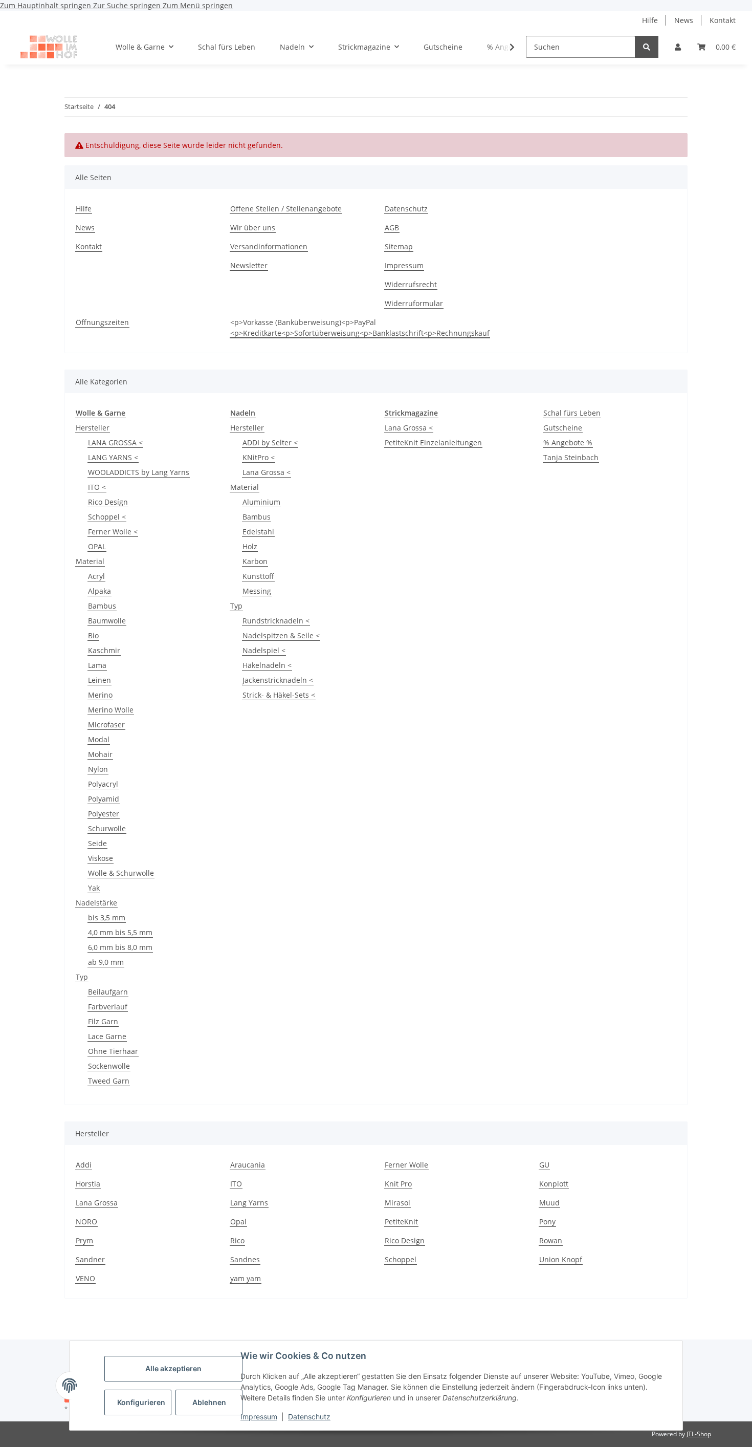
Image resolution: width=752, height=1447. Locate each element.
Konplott (553, 1184)
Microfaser (106, 724)
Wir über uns (252, 227)
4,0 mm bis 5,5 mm (120, 932)
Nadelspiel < (263, 650)
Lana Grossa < (266, 472)
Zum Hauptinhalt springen (46, 5)
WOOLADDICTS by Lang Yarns (138, 472)
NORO (86, 1221)
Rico (237, 1240)
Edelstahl (258, 531)
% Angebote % (567, 442)
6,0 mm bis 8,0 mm (120, 947)
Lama (97, 665)
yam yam (245, 1278)
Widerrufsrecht (411, 284)
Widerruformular (414, 303)
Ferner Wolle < (113, 531)
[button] (678, 46)
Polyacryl (103, 784)
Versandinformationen (268, 246)
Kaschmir (104, 650)
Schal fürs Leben (572, 413)
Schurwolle (107, 828)
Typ (82, 977)
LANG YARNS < (113, 457)
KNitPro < (258, 457)
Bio (93, 635)
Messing (256, 591)
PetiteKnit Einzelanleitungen (433, 442)
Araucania (247, 1165)
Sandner (90, 1259)
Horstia (88, 1184)
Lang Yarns (249, 1202)
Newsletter (249, 265)
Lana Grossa (97, 1202)
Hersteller (92, 428)
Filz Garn (103, 1021)
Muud (549, 1202)
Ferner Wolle (406, 1165)
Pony (547, 1221)
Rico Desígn (108, 502)
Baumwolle (107, 620)
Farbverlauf (107, 1006)
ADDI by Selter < (270, 442)
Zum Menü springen (198, 5)
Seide (97, 843)
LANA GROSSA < (115, 442)
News (683, 20)
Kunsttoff (258, 576)
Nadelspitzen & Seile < (281, 635)
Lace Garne (107, 1036)
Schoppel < (107, 517)
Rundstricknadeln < (275, 620)
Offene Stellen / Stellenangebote (286, 208)
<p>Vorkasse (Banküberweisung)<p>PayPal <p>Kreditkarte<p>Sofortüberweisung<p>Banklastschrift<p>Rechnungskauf (360, 327)
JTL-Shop (699, 1434)
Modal (98, 739)
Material (90, 561)
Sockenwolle (109, 1066)
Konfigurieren (141, 1402)
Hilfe (650, 20)
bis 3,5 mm (106, 917)
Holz (249, 546)
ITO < (97, 487)
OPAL (97, 546)
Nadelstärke (96, 903)
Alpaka (99, 591)
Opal (238, 1221)
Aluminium (261, 502)
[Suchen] (646, 47)
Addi (84, 1165)
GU (544, 1165)
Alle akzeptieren (173, 1368)
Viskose (100, 858)
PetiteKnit (401, 1221)
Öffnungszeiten (102, 322)
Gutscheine (562, 428)
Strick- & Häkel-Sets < (278, 695)
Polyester (103, 813)
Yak (94, 888)
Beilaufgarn (108, 992)
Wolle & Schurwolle (121, 873)
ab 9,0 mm (106, 962)
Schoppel (400, 1259)
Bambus (102, 606)
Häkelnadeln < (267, 665)
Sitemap (399, 246)
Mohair (100, 754)
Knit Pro (398, 1184)
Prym (84, 1240)
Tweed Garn (108, 1081)
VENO (85, 1278)
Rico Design (405, 1240)
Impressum (258, 1416)
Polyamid (103, 799)
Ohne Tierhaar (113, 1051)
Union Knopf (560, 1259)
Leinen (99, 680)
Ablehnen (209, 1402)
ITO (236, 1184)
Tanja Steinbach (571, 457)
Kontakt (723, 20)
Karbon (255, 561)
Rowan (550, 1240)
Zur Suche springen (128, 5)
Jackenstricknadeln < (277, 680)
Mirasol (397, 1202)
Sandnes (245, 1259)
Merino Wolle (111, 710)
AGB (392, 227)
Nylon (98, 769)
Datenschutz (309, 1416)
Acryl (96, 576)
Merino (100, 695)
